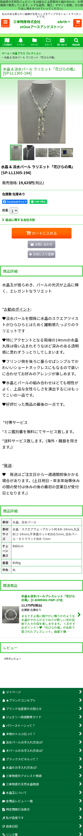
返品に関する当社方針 (20, 220)
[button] (5, 23)
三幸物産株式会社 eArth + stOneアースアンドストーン (42, 24)
